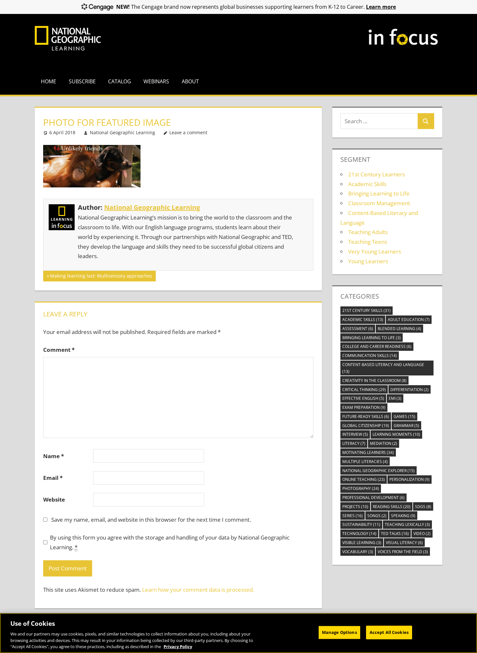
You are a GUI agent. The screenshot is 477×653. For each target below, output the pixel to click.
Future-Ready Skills (365, 416)
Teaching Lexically (407, 524)
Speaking (403, 515)
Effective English (363, 398)
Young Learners (368, 261)
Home (48, 81)
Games (404, 416)
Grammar (406, 425)
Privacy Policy (178, 646)
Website (54, 499)
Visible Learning (361, 542)
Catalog (119, 81)
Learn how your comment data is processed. (198, 589)
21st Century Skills (366, 310)
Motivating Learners (368, 452)
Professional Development (373, 497)
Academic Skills (367, 184)
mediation (383, 443)
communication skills (369, 355)
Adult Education (409, 319)
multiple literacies (365, 461)
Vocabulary (357, 551)
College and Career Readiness (376, 346)
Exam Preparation (363, 407)
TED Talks (395, 533)
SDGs (423, 506)
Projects (355, 506)
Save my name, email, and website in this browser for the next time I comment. (151, 519)
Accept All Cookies (389, 632)
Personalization (409, 479)
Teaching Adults (368, 232)
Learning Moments (396, 434)
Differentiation (409, 389)
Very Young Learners (374, 251)
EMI (395, 398)
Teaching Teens (367, 241)
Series (352, 515)
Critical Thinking (364, 389)
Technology (359, 533)
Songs (376, 515)
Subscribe (82, 81)
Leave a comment (188, 132)
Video (422, 533)
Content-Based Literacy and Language (383, 368)
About (190, 81)
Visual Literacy (404, 542)
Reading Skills (391, 506)
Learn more (381, 6)
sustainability (361, 524)
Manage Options (339, 632)
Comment (59, 349)
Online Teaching (363, 479)
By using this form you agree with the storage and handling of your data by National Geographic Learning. (169, 542)
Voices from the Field (403, 551)
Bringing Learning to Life (379, 193)
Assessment (357, 328)
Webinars (156, 81)
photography (360, 488)
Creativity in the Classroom (374, 380)
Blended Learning (399, 328)
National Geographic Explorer (378, 470)
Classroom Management (379, 203)
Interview (355, 434)
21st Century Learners (376, 174)
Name (53, 456)
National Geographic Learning (122, 132)
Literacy (353, 443)
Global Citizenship (365, 425)
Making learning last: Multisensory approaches (101, 276)
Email (53, 477)
